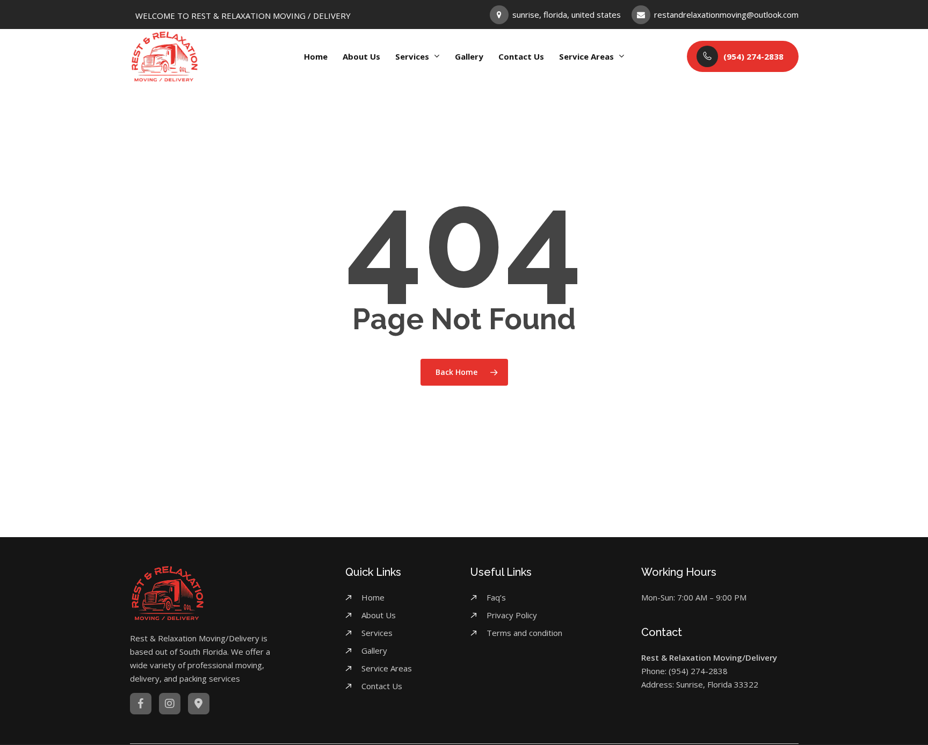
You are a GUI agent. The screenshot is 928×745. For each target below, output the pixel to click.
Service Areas (386, 668)
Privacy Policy (512, 615)
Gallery (374, 650)
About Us (378, 615)
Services (377, 632)
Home (373, 597)
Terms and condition (524, 632)
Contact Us (381, 686)
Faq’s (496, 597)
